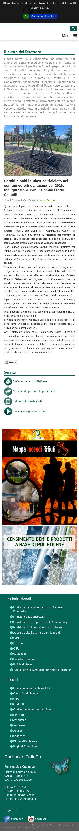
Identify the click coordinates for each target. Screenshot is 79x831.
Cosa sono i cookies (44, 16)
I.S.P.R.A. (18, 643)
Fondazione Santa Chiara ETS (31, 688)
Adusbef (18, 730)
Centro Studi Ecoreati (26, 693)
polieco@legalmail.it (23, 798)
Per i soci (51, 200)
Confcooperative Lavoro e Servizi (33, 709)
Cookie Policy (49, 825)
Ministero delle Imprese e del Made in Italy (40, 622)
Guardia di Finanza (25, 659)
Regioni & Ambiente (25, 746)
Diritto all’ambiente (25, 741)
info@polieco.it (24, 795)
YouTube (40, 818)
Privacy (36, 825)
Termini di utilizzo (68, 825)
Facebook (16, 818)
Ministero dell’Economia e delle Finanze (38, 627)
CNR (16, 648)
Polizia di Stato (22, 664)
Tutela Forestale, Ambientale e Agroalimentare (42, 669)
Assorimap (19, 720)
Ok (26, 16)
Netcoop (18, 715)
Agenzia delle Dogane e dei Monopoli (37, 632)
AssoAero (19, 725)
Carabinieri (20, 653)
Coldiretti (19, 704)
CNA (16, 699)
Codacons (19, 736)
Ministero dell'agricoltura (29, 616)
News (43, 200)
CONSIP (18, 638)
